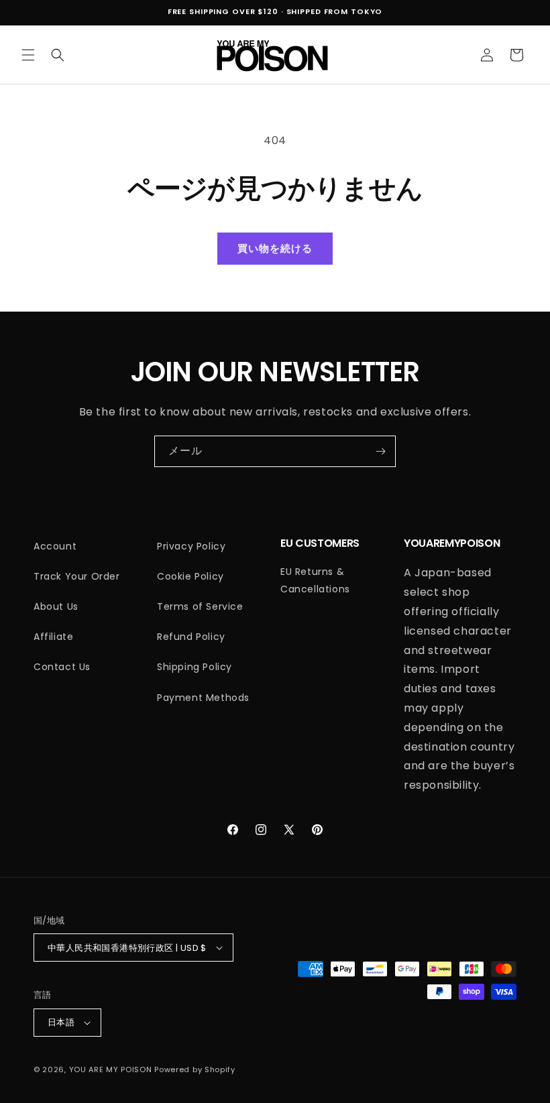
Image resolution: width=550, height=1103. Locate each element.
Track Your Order (77, 576)
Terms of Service (200, 606)
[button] (28, 55)
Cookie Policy (190, 576)
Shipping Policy (194, 666)
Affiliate (53, 636)
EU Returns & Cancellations (315, 580)
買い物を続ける (274, 248)
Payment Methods (203, 697)
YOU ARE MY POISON (110, 1069)
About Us (56, 606)
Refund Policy (191, 636)
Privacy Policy (191, 546)
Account (55, 546)
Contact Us (62, 666)
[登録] (380, 451)
